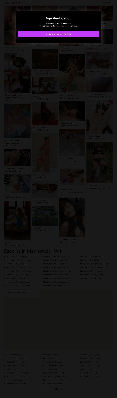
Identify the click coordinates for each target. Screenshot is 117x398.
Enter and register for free (58, 34)
